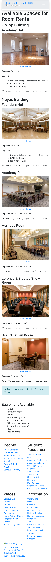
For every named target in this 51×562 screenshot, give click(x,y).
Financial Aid (33, 477)
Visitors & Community (13, 458)
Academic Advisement (37, 460)
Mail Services (33, 483)
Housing (31, 480)
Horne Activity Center (13, 516)
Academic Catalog (35, 463)
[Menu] (44, 5)
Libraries (7, 504)
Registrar (31, 468)
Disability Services (35, 486)
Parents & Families (12, 455)
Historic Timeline (34, 513)
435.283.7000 (10, 553)
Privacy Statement (35, 524)
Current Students (11, 452)
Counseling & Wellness (37, 488)
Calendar (31, 504)
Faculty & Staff (10, 464)
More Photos (25, 66)
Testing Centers (11, 510)
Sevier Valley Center (13, 524)
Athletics (7, 467)
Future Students (11, 450)
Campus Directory (12, 470)
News (29, 501)
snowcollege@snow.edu (14, 556)
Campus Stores (10, 507)
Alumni (7, 461)
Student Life (32, 474)
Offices (7, 501)
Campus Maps (10, 499)
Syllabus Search (34, 466)
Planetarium (9, 513)
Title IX (30, 521)
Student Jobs (33, 471)
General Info (32, 499)
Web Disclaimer (34, 527)
